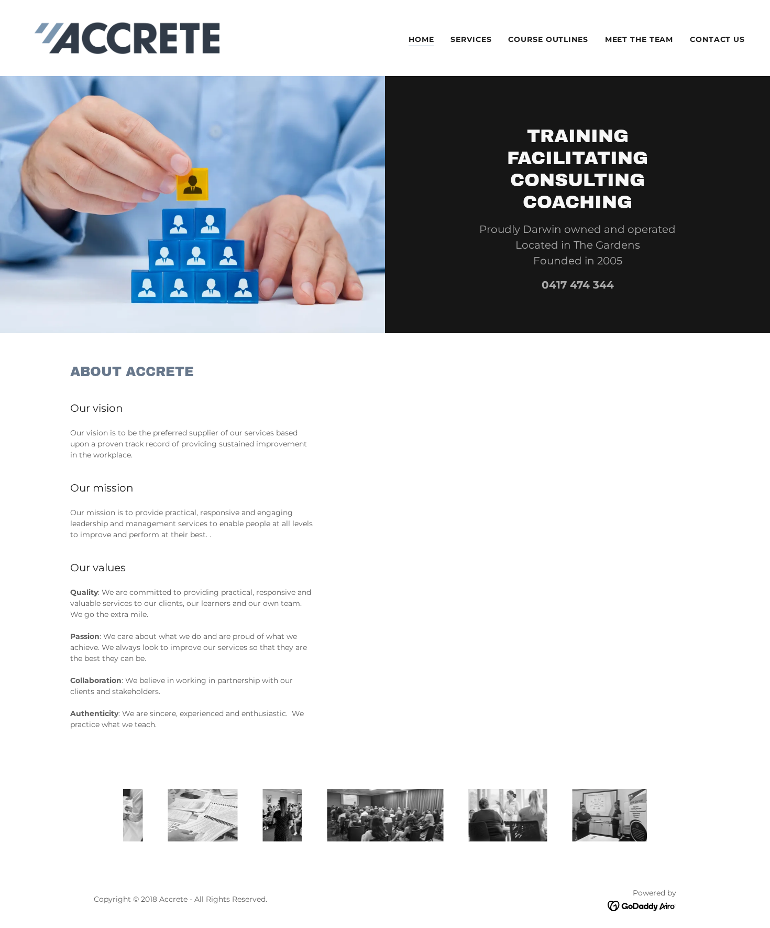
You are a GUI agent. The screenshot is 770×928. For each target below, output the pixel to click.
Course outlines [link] (548, 39)
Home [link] (421, 39)
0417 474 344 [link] (578, 285)
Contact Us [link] (717, 39)
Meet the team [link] (639, 39)
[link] (126, 37)
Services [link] (470, 39)
